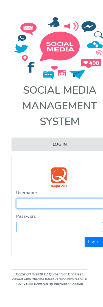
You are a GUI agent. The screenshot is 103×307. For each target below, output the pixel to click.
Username (26, 193)
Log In (93, 242)
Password (26, 216)
